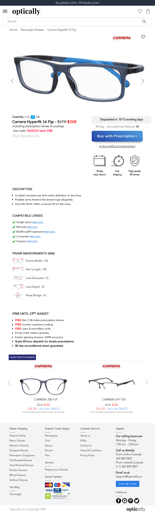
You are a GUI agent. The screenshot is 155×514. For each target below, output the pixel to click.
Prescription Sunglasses (22, 455)
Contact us (86, 445)
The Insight (15, 494)
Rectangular (51, 436)
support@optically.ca (129, 476)
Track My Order (127, 484)
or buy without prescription (117, 146)
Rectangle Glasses (32, 30)
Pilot (47, 455)
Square (49, 445)
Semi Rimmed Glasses (21, 465)
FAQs (83, 441)
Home (13, 30)
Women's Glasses (19, 445)
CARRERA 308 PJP (45, 399)
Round (48, 450)
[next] (142, 81)
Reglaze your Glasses (56, 470)
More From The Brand (22, 357)
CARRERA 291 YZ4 (113, 399)
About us (85, 436)
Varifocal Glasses (18, 480)
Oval (47, 441)
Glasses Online (17, 436)
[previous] (13, 81)
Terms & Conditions (91, 450)
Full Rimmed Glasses (20, 460)
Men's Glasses (17, 441)
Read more (37, 222)
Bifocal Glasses (17, 475)
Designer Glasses (18, 450)
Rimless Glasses (18, 470)
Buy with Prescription (116, 136)
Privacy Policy (87, 455)
